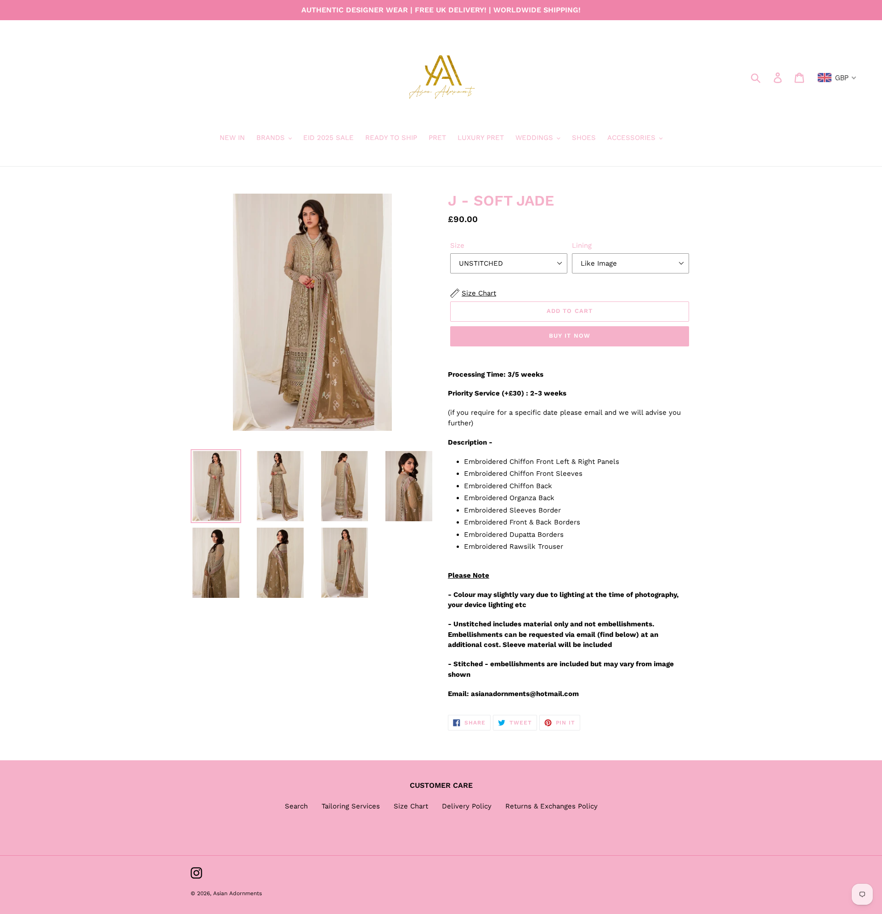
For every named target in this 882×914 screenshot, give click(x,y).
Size (457, 245)
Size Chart (411, 806)
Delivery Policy (467, 806)
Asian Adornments (237, 893)
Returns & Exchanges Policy (551, 806)
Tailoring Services (351, 806)
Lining (582, 245)
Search (296, 806)
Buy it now (569, 335)
